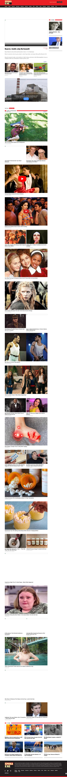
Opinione (22, 6)
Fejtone (30, 6)
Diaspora (44, 6)
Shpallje (52, 6)
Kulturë (37, 6)
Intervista (17, 6)
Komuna (26, 6)
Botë (34, 6)
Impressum (6, 773)
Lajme (9, 6)
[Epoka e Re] (8, 4)
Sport (40, 6)
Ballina (6, 6)
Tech (56, 6)
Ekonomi (13, 6)
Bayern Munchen (12, 108)
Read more (26, 98)
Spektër (48, 6)
